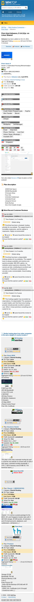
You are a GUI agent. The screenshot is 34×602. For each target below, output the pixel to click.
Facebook (3, 600)
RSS (19, 600)
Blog (9, 600)
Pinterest (13, 600)
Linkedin (16, 600)
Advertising (12, 597)
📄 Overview (7, 46)
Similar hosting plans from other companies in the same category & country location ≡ (16, 334)
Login (10, 12)
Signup (19, 12)
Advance (14, 178)
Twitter (6, 600)
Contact (3, 597)
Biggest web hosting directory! (13, 4)
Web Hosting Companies (16, 27)
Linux (23, 80)
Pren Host (4, 29)
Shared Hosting (15, 80)
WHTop (3, 27)
